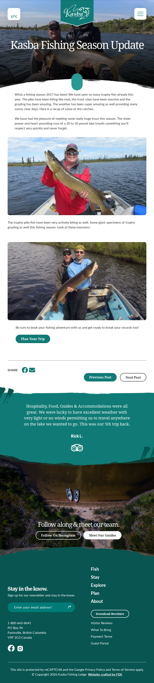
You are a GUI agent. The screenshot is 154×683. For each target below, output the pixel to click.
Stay (95, 577)
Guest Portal (100, 643)
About (97, 601)
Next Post (133, 377)
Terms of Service (123, 669)
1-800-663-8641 (19, 623)
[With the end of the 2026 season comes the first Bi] (89, 499)
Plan (95, 593)
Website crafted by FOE (105, 674)
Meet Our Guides (102, 535)
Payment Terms (101, 636)
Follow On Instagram (58, 535)
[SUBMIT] (69, 607)
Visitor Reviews (101, 623)
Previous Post (100, 377)
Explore (98, 585)
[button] (11, 423)
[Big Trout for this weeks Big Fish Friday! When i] (64, 487)
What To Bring (101, 629)
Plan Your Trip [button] (33, 339)
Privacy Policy (95, 669)
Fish (95, 569)
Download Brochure (110, 614)
